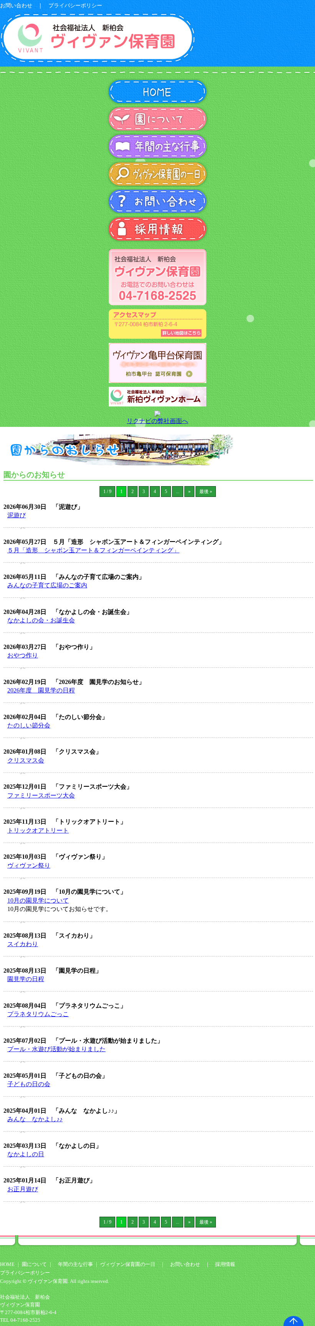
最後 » (205, 491)
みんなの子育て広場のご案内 (47, 585)
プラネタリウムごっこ (38, 1014)
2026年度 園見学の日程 (41, 690)
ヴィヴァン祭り (28, 865)
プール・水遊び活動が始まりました (56, 1049)
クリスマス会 (25, 760)
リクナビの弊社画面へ (157, 421)
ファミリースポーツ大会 (41, 795)
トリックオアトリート (38, 830)
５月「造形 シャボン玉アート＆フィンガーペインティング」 (93, 550)
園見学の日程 (25, 979)
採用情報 (225, 1264)
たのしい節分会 (28, 725)
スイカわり (22, 944)
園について (35, 1264)
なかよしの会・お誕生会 (41, 620)
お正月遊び (22, 1189)
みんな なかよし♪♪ (35, 1119)
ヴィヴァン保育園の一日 (127, 1264)
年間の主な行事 (75, 1264)
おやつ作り (22, 655)
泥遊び (16, 515)
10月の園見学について (38, 900)
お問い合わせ (16, 5)
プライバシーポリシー (75, 5)
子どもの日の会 (28, 1084)
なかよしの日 (25, 1154)
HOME (7, 1264)
